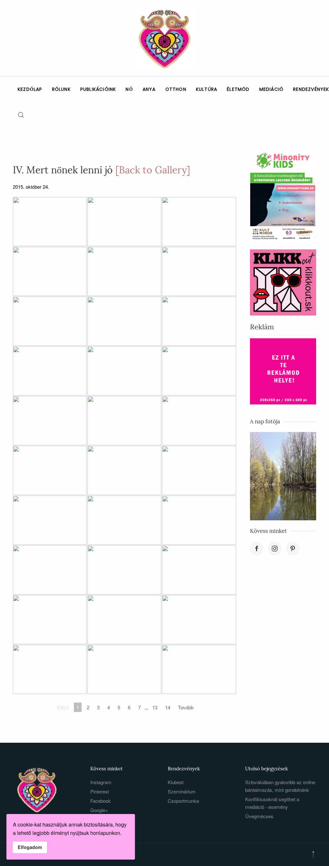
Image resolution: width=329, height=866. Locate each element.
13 (154, 707)
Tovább (185, 707)
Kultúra (206, 89)
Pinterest (99, 791)
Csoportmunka (183, 800)
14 (167, 707)
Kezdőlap (30, 89)
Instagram (100, 782)
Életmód (238, 89)
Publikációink (98, 89)
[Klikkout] (283, 281)
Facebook (100, 800)
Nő (129, 89)
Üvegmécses (259, 816)
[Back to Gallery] (152, 170)
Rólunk (61, 89)
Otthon (175, 89)
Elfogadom (30, 847)
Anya (149, 89)
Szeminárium (182, 791)
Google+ (99, 810)
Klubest (175, 782)
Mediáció (271, 89)
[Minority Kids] (283, 196)
